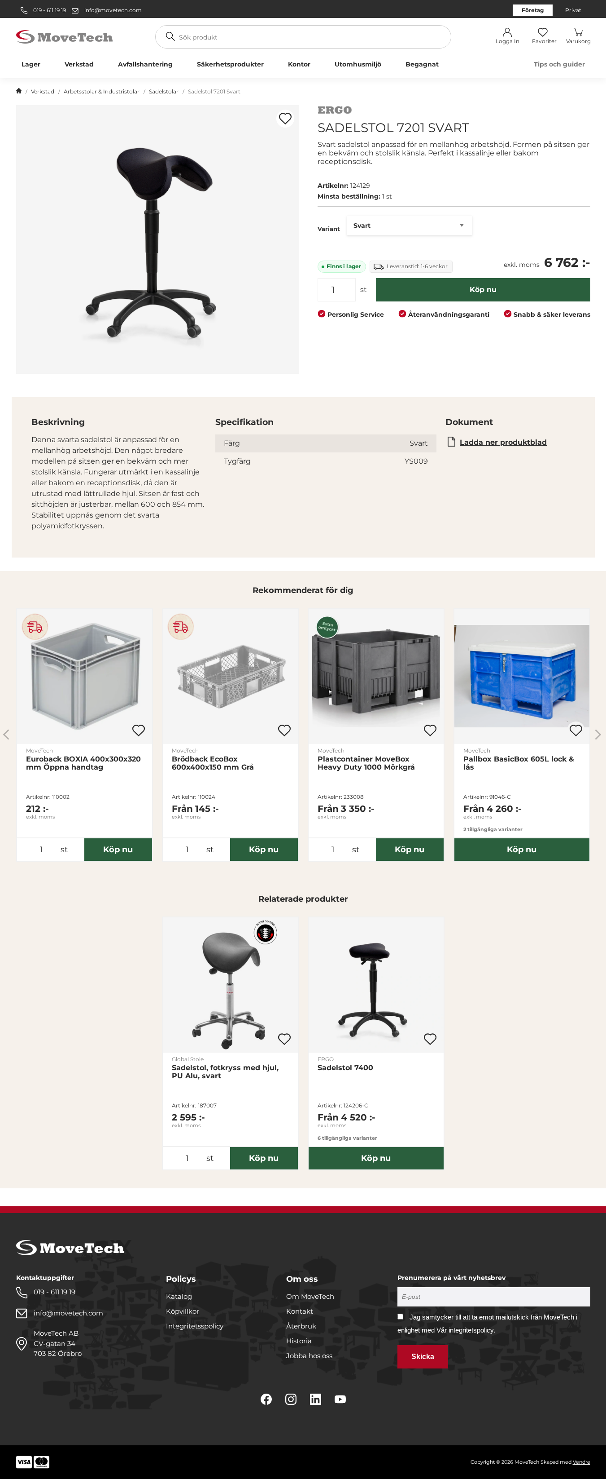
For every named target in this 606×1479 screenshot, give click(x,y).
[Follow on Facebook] (266, 1399)
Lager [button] (31, 64)
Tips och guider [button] (559, 64)
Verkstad (42, 91)
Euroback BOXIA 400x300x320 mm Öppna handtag (83, 763)
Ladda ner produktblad (503, 442)
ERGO (326, 1059)
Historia (299, 1341)
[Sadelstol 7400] (376, 985)
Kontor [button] (299, 64)
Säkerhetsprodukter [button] (230, 64)
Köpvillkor (182, 1311)
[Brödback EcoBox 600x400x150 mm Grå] (230, 676)
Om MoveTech (310, 1296)
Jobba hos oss (309, 1355)
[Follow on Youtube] (340, 1399)
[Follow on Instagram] (291, 1399)
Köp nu (483, 289)
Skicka (422, 1356)
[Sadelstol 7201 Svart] (157, 239)
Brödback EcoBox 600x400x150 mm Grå (213, 763)
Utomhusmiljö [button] (358, 64)
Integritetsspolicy (194, 1326)
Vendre (581, 1462)
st (363, 289)
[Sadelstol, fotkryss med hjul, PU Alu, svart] (230, 985)
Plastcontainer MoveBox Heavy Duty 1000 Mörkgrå (366, 763)
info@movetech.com (113, 10)
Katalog (179, 1296)
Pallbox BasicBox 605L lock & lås (518, 763)
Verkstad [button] (79, 64)
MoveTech (39, 750)
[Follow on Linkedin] (315, 1399)
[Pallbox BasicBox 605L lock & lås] (521, 676)
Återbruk (301, 1326)
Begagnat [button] (422, 64)
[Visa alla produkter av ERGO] (335, 111)
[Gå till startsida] (19, 92)
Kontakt (299, 1311)
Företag (533, 10)
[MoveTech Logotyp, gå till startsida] (64, 36)
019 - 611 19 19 (49, 10)
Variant (329, 228)
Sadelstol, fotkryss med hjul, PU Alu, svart (225, 1072)
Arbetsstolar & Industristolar (102, 91)
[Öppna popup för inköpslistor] (285, 119)
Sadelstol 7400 (345, 1068)
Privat (573, 10)
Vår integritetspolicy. (465, 1330)
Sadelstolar (164, 91)
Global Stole (188, 1059)
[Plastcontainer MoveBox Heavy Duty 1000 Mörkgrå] (376, 676)
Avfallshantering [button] (145, 64)
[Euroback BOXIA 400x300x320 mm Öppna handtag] (84, 676)
